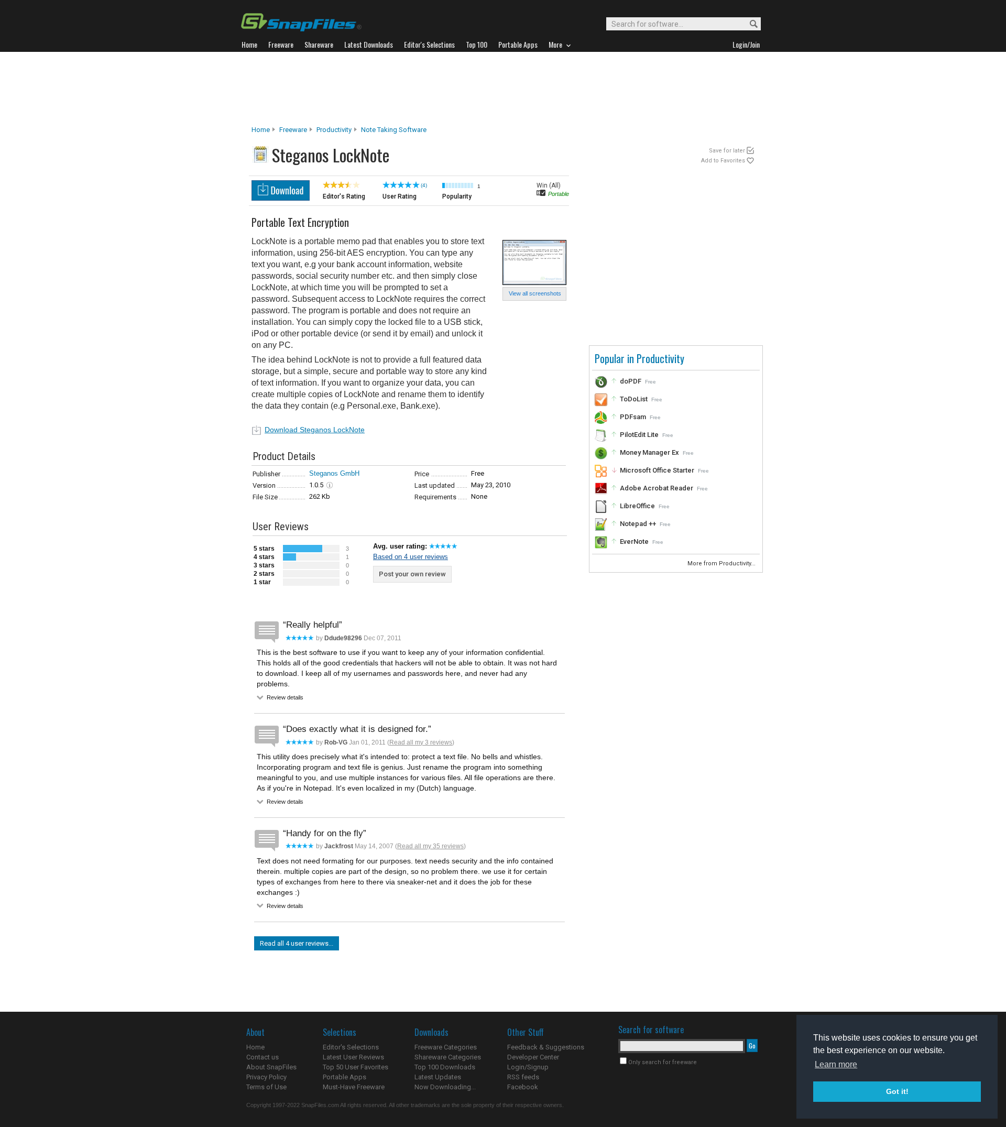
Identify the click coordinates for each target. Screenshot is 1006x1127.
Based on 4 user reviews (410, 557)
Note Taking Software (394, 130)
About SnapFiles (271, 1067)
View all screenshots (535, 293)
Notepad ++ (638, 524)
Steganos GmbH (334, 473)
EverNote (634, 541)
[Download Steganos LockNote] (281, 197)
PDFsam (633, 417)
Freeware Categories (445, 1047)
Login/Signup (528, 1067)
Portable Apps (344, 1077)
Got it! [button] (897, 1091)
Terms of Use (266, 1087)
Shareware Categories (447, 1057)
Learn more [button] (836, 1064)
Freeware (293, 130)
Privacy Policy (266, 1077)
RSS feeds (523, 1077)
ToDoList (634, 399)
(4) (424, 185)
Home (261, 130)
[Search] (749, 24)
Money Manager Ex (649, 452)
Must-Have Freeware (354, 1087)
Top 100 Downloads (444, 1067)
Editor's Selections (351, 1047)
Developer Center (533, 1057)
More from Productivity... (722, 563)
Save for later (727, 150)
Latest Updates (437, 1077)
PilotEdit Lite (639, 435)
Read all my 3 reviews (420, 742)
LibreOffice (637, 506)
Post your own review (412, 574)
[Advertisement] (503, 88)
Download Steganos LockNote (315, 429)
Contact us (262, 1057)
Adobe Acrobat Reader (656, 488)
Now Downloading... (445, 1087)
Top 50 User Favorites (355, 1067)
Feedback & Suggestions (545, 1047)
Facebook (522, 1087)
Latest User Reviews (353, 1057)
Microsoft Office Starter (657, 470)
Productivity (334, 130)
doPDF (630, 381)
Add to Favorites (723, 160)
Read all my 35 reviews (430, 846)
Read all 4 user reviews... (296, 943)
